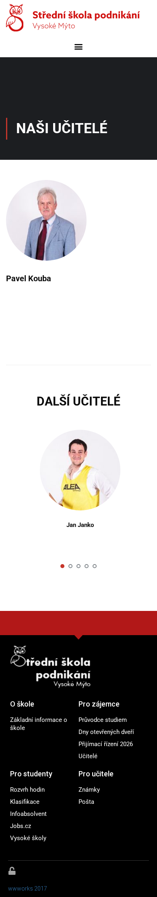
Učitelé (87, 756)
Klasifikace (24, 801)
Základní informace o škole (38, 724)
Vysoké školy (28, 838)
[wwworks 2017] (12, 871)
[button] (78, 46)
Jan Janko (80, 525)
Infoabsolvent (28, 814)
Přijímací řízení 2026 (105, 744)
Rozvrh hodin (27, 789)
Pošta (86, 801)
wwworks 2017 (27, 888)
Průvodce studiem (102, 719)
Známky (89, 789)
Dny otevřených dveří (106, 732)
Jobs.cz (20, 826)
